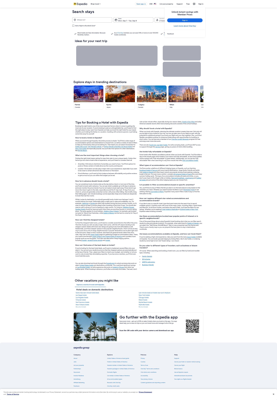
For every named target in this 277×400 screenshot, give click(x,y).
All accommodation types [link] (114, 379)
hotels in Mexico (108, 213)
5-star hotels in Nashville (169, 209)
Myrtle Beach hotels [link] (145, 302)
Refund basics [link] (178, 369)
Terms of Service (13, 394)
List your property (166, 4)
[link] (185, 34)
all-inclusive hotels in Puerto (182, 174)
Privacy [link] (143, 358)
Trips (188, 4)
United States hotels (86, 265)
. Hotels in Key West (188, 122)
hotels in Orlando (193, 223)
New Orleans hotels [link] (82, 305)
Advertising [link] (77, 379)
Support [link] (176, 358)
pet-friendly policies (94, 147)
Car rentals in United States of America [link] (118, 376)
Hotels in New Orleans (111, 211)
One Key (120, 33)
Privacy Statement (145, 392)
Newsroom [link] (77, 372)
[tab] (90, 284)
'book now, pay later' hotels (158, 145)
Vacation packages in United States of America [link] (120, 369)
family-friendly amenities (112, 147)
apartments (189, 178)
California (85, 203)
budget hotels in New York (189, 209)
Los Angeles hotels (83, 267)
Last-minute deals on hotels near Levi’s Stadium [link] (154, 293)
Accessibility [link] (144, 376)
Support (180, 4)
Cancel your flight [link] (179, 365)
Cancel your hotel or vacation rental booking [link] (187, 362)
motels (107, 240)
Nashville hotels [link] (144, 305)
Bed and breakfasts (177, 178)
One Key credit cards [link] (113, 386)
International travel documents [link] (183, 376)
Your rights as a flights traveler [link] (183, 379)
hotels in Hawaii (148, 172)
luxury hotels (191, 237)
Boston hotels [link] (143, 307)
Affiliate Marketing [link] (79, 382)
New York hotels (80, 148)
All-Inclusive (146, 259)
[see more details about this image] (101, 100)
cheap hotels (94, 234)
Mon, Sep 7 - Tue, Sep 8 (127, 21)
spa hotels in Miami (157, 192)
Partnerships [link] (77, 369)
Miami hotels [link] (143, 300)
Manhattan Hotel (189, 190)
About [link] (75, 358)
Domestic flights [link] (112, 372)
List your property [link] (79, 365)
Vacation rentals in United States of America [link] (120, 365)
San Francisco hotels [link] (82, 302)
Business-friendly (148, 265)
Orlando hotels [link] (81, 300)
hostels (84, 240)
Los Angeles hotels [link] (82, 297)
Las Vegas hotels (126, 147)
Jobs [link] (75, 362)
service (157, 147)
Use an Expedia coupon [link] (181, 372)
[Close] (273, 394)
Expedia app (110, 263)
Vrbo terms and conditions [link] (148, 372)
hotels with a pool (81, 147)
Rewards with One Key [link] (114, 382)
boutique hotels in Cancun (148, 170)
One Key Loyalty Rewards (179, 139)
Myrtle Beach (82, 150)
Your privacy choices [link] (147, 379)
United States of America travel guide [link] (118, 358)
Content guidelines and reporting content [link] (153, 382)
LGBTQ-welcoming (148, 262)
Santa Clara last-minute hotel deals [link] (87, 293)
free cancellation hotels (190, 160)
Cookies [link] (143, 362)
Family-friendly (147, 256)
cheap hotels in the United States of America (107, 236)
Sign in (200, 4)
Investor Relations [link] (79, 376)
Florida (92, 203)
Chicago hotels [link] (144, 297)
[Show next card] (203, 97)
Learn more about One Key (185, 26)
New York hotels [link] (144, 295)
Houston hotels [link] (81, 307)
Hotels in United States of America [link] (117, 362)
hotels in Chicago (118, 267)
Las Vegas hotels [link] (81, 295)
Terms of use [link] (144, 365)
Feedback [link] (76, 386)
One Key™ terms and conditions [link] (150, 369)
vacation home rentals (94, 240)
